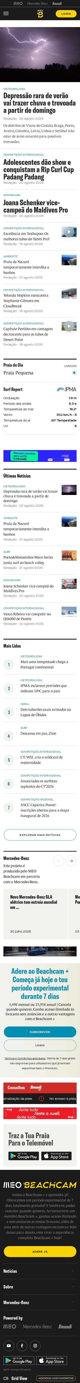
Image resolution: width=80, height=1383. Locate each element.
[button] (58, 861)
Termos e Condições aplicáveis (25, 1058)
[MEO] (18, 3)
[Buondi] (57, 3)
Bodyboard (11, 195)
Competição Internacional (23, 154)
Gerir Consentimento (17, 1369)
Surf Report (13, 389)
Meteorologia (14, 88)
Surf (6, 551)
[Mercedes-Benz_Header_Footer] (37, 3)
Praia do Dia (13, 365)
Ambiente (10, 256)
